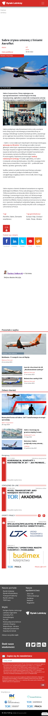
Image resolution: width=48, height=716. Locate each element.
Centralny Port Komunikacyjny (8, 616)
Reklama (30, 600)
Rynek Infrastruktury (10, 593)
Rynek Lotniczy (8, 598)
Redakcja (30, 598)
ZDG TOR (30, 594)
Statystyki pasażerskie (11, 628)
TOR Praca (6, 600)
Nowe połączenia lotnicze (12, 622)
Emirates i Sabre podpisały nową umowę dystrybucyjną (33, 443)
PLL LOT (5, 619)
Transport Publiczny (10, 596)
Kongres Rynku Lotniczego (12, 610)
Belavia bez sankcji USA (33, 378)
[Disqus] (24, 298)
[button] (39, 519)
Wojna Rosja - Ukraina (11, 626)
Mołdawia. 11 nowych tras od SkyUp (15, 357)
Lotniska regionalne (10, 613)
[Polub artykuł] (6, 242)
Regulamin (30, 603)
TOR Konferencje (33, 596)
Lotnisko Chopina (9, 624)
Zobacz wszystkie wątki (10, 635)
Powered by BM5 (22, 713)
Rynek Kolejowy (8, 591)
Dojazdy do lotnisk (9, 631)
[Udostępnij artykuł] (14, 242)
